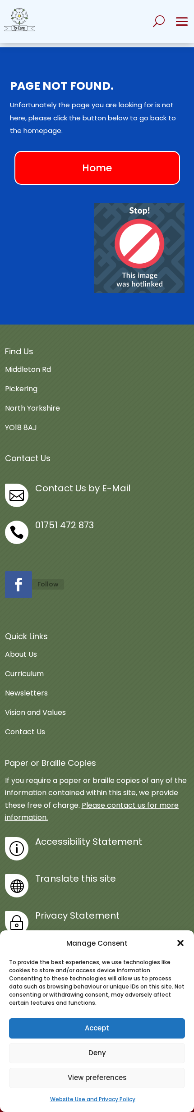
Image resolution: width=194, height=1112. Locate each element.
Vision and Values (35, 712)
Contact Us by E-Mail (82, 488)
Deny (97, 1052)
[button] (180, 942)
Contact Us (25, 732)
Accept (97, 1028)
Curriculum (24, 673)
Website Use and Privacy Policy (92, 1099)
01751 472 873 (64, 525)
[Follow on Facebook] (18, 584)
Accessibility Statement (88, 841)
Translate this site (75, 878)
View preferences (97, 1077)
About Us (21, 654)
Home (97, 168)
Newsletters (26, 693)
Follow (48, 584)
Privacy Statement (77, 915)
